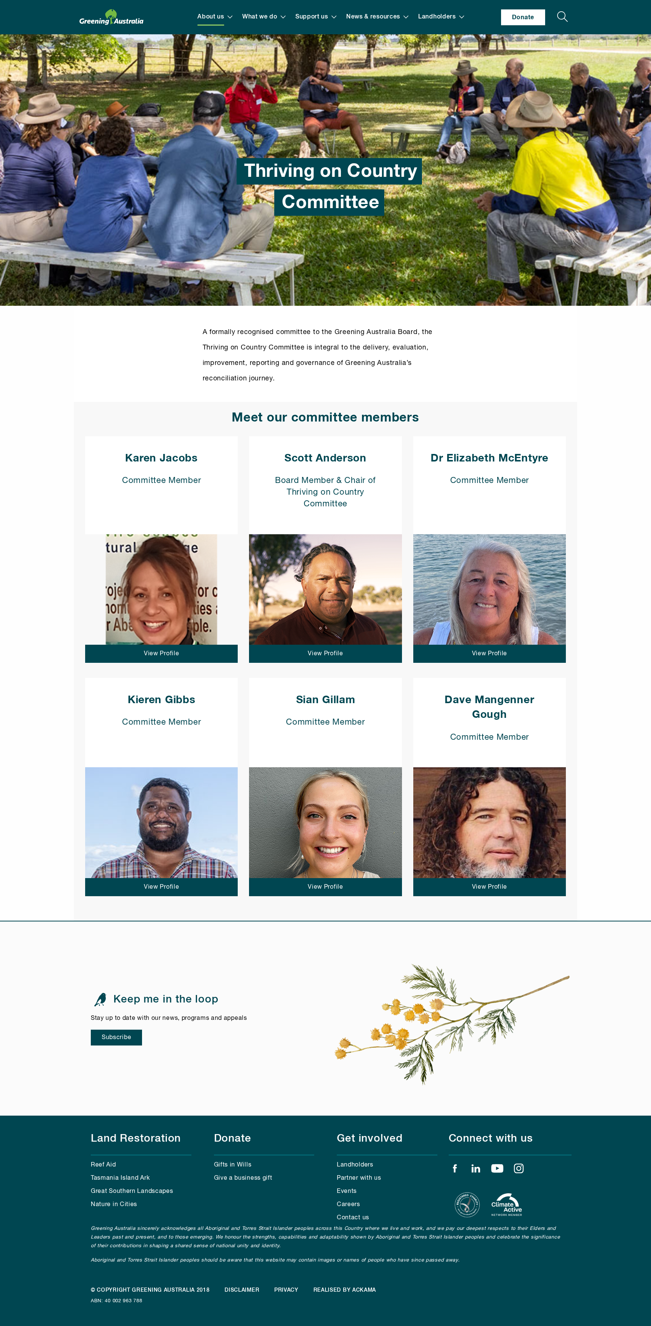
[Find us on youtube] (497, 1170)
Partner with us (359, 1178)
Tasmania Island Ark (120, 1178)
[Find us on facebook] (455, 1170)
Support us (311, 17)
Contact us (353, 1218)
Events (347, 1191)
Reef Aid (103, 1165)
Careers (348, 1205)
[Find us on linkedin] (476, 1170)
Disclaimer (242, 1290)
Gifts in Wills (233, 1165)
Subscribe (116, 1038)
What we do (259, 17)
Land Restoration (136, 1138)
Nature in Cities (114, 1205)
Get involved (370, 1138)
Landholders (437, 17)
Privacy (286, 1290)
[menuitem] (215, 17)
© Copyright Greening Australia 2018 (150, 1290)
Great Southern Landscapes (132, 1191)
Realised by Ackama (344, 1290)
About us (210, 17)
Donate (523, 17)
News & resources (373, 17)
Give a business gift (243, 1178)
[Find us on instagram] (519, 1170)
